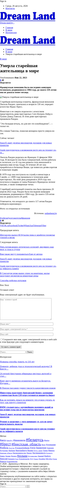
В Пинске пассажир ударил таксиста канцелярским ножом (27, 388)
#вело (44, 445)
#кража (30, 450)
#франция (25, 218)
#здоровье (4, 450)
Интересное (11, 32)
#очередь (49, 453)
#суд (31, 459)
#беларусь (34, 439)
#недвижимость (39, 453)
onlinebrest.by (51, 213)
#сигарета (11, 459)
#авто (3, 440)
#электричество (12, 461)
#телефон (42, 459)
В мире (9, 30)
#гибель (3, 218)
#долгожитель (14, 218)
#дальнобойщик (22, 448)
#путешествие (32, 456)
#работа (47, 456)
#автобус (10, 440)
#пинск (2, 456)
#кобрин (12, 451)
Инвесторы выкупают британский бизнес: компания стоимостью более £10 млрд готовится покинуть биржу (27, 394)
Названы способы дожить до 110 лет (17, 361)
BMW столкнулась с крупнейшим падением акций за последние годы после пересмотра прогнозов (26, 408)
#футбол (49, 459)
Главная (9, 27)
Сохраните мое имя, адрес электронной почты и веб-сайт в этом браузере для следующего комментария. (28, 340)
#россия (3, 458)
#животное (41, 448)
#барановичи (19, 440)
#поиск (14, 456)
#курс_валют (38, 450)
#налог (29, 453)
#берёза (46, 440)
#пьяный (41, 456)
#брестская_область (26, 444)
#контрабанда (21, 450)
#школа (3, 461)
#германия (51, 444)
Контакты (10, 8)
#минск (51, 450)
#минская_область (6, 453)
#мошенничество (19, 453)
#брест (5, 444)
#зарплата (50, 448)
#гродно (12, 448)
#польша (22, 455)
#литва (45, 450)
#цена (55, 459)
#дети (32, 448)
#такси (36, 459)
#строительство (24, 459)
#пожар (8, 456)
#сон (16, 459)
